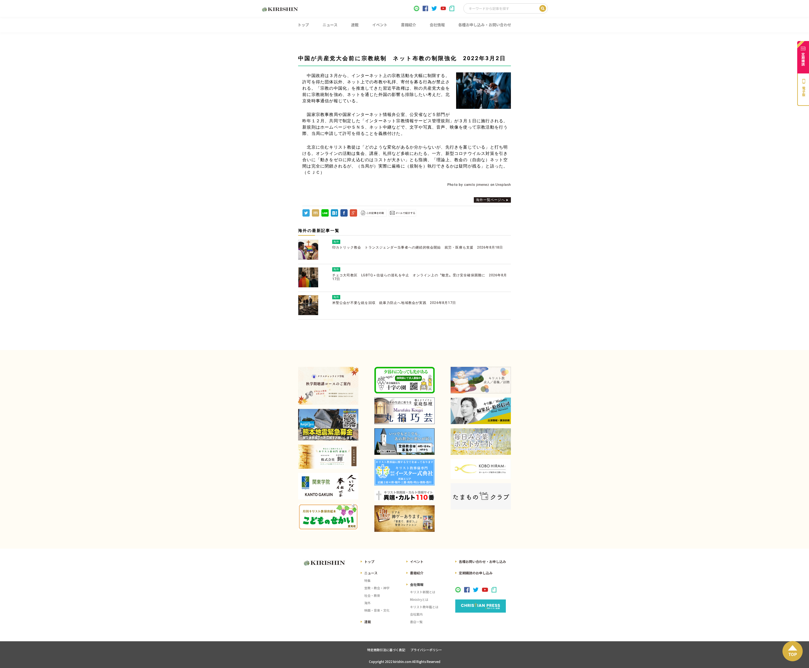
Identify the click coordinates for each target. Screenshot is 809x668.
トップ (369, 561)
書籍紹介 (416, 572)
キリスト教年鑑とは (424, 607)
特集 (367, 580)
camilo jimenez (476, 185)
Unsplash (503, 185)
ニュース (371, 572)
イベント (416, 561)
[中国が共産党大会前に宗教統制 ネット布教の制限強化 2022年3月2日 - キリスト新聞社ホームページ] (334, 215)
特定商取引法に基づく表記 (386, 650)
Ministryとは (419, 599)
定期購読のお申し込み (476, 572)
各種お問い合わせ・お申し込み (482, 561)
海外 (367, 603)
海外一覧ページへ (490, 200)
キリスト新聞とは (422, 592)
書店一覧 (416, 622)
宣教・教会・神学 (377, 588)
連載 (367, 621)
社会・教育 (372, 595)
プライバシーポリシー (426, 650)
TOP (792, 654)
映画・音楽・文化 (377, 610)
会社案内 (416, 614)
